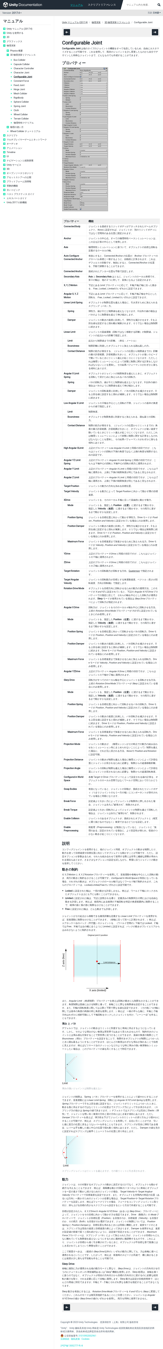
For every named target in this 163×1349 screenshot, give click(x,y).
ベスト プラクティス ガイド (20, 194)
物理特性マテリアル (24, 123)
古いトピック (13, 190)
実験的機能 (12, 185)
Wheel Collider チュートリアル (25, 131)
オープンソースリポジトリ (20, 173)
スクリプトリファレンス (102, 4)
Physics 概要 (16, 50)
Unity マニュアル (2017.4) (19, 28)
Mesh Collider (20, 93)
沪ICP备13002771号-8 (71, 1345)
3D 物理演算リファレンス (23, 55)
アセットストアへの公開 (19, 177)
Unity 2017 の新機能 (17, 202)
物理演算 (11, 45)
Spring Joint (20, 106)
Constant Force (21, 81)
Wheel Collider (21, 114)
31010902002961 (87, 1335)
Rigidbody (19, 97)
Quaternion (134, 571)
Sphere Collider (21, 102)
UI (8, 156)
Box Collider (19, 60)
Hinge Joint (19, 89)
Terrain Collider (21, 118)
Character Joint (21, 72)
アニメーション (14, 148)
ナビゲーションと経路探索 (20, 160)
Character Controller (24, 68)
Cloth (16, 110)
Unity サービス (14, 165)
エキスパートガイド (17, 198)
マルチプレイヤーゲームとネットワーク (27, 139)
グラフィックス (14, 41)
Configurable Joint (23, 76)
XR (8, 169)
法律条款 (64, 1339)
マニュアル (76, 5)
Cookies (85, 1339)
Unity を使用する (15, 33)
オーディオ (12, 143)
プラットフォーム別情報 (19, 181)
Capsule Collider (22, 64)
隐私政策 (75, 1339)
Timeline (11, 152)
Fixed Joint (19, 85)
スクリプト (12, 135)
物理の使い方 (17, 127)
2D (8, 37)
